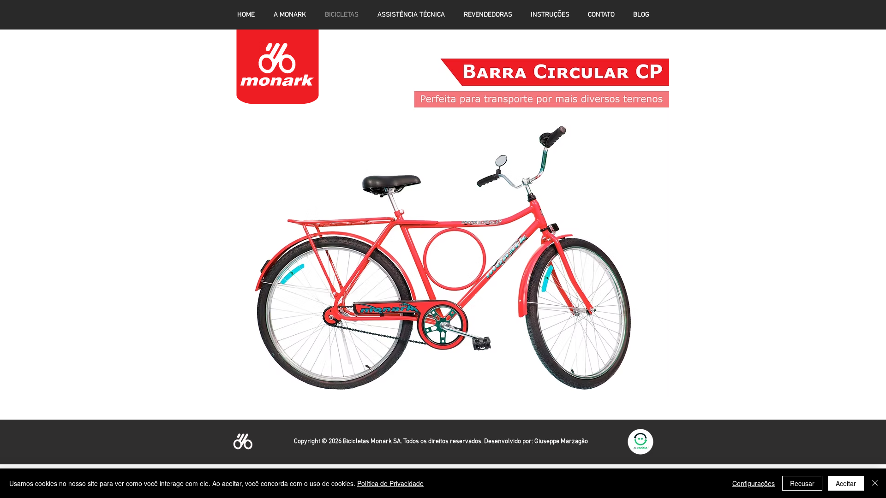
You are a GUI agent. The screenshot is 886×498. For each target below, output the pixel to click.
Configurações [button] (753, 483)
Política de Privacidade (390, 483)
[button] (443, 220)
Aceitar (846, 483)
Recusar (802, 483)
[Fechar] (874, 483)
